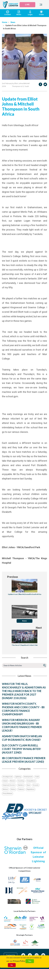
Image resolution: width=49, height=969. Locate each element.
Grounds (35, 785)
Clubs (41, 14)
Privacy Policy (19, 961)
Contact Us (10, 955)
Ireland (5, 781)
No (12, 965)
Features (21, 789)
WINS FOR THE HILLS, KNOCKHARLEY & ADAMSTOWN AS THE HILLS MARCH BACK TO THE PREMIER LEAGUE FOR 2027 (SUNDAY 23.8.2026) (24, 691)
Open (28, 785)
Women (12, 781)
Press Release (7, 793)
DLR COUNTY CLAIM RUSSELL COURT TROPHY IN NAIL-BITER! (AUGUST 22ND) (21, 749)
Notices (5, 789)
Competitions (31, 781)
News (18, 14)
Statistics (21, 785)
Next (39, 627)
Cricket (7, 14)
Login (30, 14)
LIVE (27, 5)
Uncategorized (7, 776)
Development (28, 776)
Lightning (18, 776)
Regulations (30, 789)
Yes (29, 961)
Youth (37, 776)
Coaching (21, 781)
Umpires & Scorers (9, 785)
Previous (12, 576)
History (13, 789)
